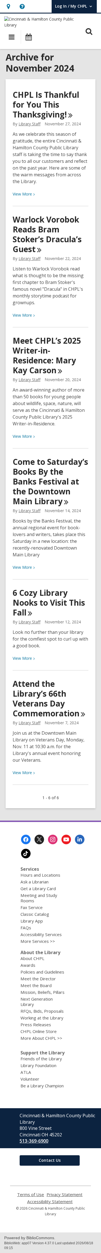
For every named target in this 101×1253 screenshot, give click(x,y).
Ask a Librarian (34, 882)
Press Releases (35, 1024)
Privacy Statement (64, 1194)
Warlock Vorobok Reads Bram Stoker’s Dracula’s (47, 234)
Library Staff (29, 123)
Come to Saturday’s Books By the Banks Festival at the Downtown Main (50, 481)
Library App (31, 921)
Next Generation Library (36, 1001)
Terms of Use (30, 1194)
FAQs (25, 927)
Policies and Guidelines (42, 972)
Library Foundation (38, 1065)
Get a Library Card (38, 888)
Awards (27, 965)
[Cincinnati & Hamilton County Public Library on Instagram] (53, 839)
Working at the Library (41, 1018)
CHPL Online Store (38, 1031)
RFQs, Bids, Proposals (42, 1011)
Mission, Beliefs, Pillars (42, 992)
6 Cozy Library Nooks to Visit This (49, 602)
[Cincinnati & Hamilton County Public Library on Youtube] (66, 839)
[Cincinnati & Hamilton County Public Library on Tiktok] (26, 853)
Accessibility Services (41, 934)
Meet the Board (36, 985)
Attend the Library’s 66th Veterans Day (46, 698)
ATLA (25, 1072)
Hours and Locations (40, 875)
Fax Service (31, 907)
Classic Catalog (34, 914)
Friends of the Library (41, 1058)
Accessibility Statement (50, 1201)
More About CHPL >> (41, 1038)
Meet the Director (38, 978)
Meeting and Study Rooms (38, 897)
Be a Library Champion (42, 1085)
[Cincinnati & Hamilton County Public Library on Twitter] (39, 839)
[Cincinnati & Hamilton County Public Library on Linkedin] (79, 839)
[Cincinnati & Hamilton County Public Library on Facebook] (26, 839)
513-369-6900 (34, 1141)
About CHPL (32, 958)
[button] (8, 6)
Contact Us (50, 1160)
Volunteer (29, 1079)
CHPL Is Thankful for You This (46, 104)
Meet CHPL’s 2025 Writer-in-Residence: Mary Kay (47, 355)
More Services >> (37, 941)
